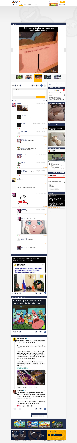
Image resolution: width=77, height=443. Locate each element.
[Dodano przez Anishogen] (22, 111)
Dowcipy (29, 4)
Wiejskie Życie (22, 434)
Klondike (21, 435)
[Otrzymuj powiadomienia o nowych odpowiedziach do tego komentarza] (46, 131)
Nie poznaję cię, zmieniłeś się (19, 297)
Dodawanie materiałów (32, 435)
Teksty (13, 433)
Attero (22, 245)
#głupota (54, 83)
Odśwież (44, 100)
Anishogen (19, 103)
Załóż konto (57, 1)
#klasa (57, 83)
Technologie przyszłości (18, 255)
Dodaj (62, 1)
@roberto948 (23, 210)
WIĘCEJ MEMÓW (39, 413)
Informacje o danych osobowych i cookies (42, 436)
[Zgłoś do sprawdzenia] (45, 85)
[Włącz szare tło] (63, 4)
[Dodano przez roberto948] (22, 204)
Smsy (13, 434)
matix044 (23, 123)
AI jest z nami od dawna (17, 335)
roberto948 (19, 193)
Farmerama (22, 432)
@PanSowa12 (23, 148)
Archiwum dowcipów (15, 435)
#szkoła (51, 83)
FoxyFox (23, 146)
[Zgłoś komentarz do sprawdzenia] (44, 103)
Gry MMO (22, 431)
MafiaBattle (21, 433)
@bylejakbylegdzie (24, 140)
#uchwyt (50, 84)
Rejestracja (31, 433)
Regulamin (40, 434)
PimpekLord (19, 185)
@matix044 (23, 132)
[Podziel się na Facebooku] (41, 85)
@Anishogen (23, 117)
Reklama (40, 433)
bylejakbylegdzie (24, 115)
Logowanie (30, 434)
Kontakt (40, 432)
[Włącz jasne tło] (62, 4)
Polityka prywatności (42, 435)
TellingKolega (20, 178)
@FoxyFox (23, 156)
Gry (16, 4)
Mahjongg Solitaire (14, 437)
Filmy (25, 4)
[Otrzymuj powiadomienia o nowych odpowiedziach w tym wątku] (46, 103)
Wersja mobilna (14, 432)
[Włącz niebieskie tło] (64, 4)
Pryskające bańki (14, 436)
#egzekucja (60, 83)
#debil (63, 83)
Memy (21, 4)
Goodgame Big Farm (23, 437)
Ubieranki (35, 4)
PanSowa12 (23, 139)
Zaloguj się (52, 1)
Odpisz (45, 120)
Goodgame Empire (23, 436)
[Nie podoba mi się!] (21, 85)
